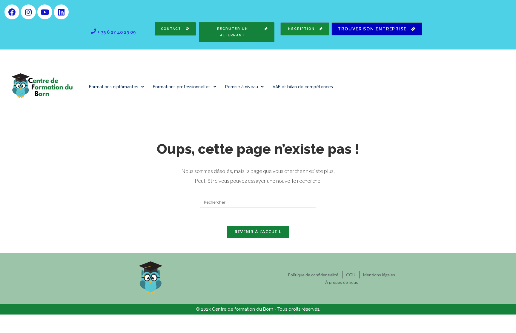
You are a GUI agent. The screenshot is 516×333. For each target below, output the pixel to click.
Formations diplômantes (113, 86)
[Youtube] (44, 11)
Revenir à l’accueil (258, 231)
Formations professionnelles (182, 86)
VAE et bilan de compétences (303, 86)
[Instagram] (28, 11)
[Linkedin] (61, 11)
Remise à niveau (241, 86)
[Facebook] (11, 11)
